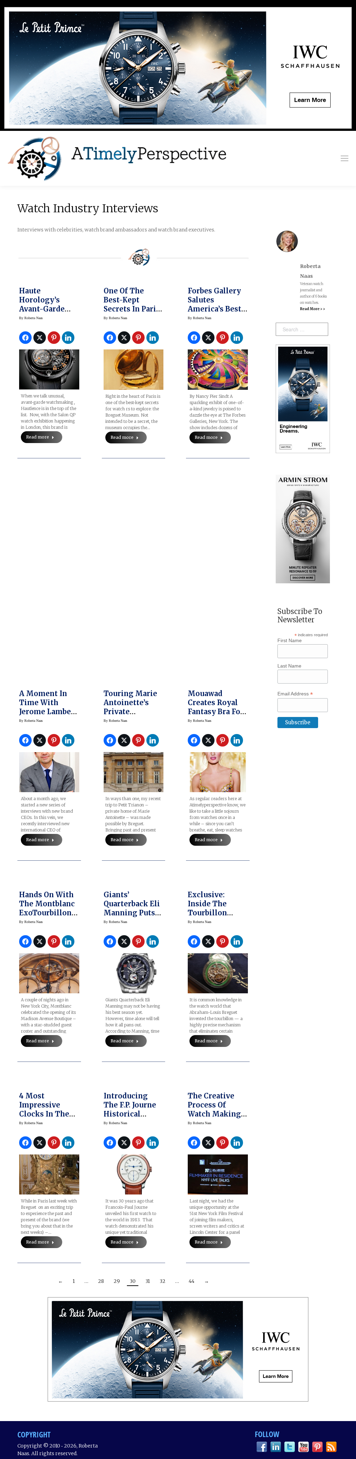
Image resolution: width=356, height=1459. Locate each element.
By (31, 318)
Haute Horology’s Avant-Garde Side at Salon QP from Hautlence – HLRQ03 (48, 313)
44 (191, 1281)
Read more (37, 437)
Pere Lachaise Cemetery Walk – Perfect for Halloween (132, 506)
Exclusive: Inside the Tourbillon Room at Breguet (207, 912)
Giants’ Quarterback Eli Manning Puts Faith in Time (132, 908)
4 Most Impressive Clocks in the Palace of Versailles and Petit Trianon (45, 1118)
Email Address (295, 694)
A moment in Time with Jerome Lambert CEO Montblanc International (48, 711)
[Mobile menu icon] (344, 158)
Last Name (289, 666)
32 (162, 1281)
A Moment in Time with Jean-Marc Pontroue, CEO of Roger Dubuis (48, 510)
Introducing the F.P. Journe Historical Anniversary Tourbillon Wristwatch (130, 1118)
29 (117, 1281)
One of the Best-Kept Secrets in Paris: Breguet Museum (133, 308)
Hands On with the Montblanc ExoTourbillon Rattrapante (47, 908)
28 (101, 1281)
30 (133, 1281)
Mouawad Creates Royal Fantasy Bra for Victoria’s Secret (217, 707)
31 (147, 1281)
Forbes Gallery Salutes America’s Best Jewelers (214, 304)
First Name (289, 640)
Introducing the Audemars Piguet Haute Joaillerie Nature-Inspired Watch (217, 515)
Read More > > (312, 309)
